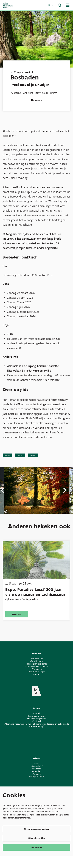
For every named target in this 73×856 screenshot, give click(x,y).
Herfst (53, 93)
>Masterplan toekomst (36, 663)
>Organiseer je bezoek (37, 716)
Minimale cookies (36, 838)
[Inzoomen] (6, 511)
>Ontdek (36, 713)
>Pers (36, 763)
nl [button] (50, 5)
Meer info (16, 614)
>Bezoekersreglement (36, 718)
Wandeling (16, 93)
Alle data (35, 100)
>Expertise (36, 774)
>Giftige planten (36, 776)
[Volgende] (65, 490)
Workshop (28, 93)
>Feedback (36, 721)
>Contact (36, 674)
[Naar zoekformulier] (59, 5)
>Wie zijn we (36, 669)
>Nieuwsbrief (36, 766)
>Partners (36, 768)
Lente (38, 93)
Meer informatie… (23, 817)
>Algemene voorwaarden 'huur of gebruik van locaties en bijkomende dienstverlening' (36, 725)
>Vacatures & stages (36, 671)
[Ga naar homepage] (8, 5)
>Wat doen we (36, 658)
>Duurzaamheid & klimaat (36, 666)
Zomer (45, 93)
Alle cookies (36, 847)
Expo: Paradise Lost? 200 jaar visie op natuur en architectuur (35, 592)
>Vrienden (36, 771)
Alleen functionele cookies (36, 829)
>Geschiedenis (36, 661)
